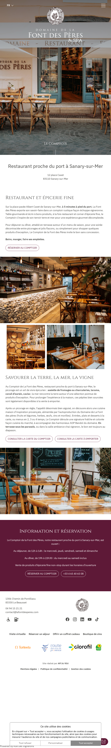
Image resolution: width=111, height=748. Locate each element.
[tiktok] (97, 619)
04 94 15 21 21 (13, 608)
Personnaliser (55, 743)
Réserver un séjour (39, 634)
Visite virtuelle (17, 634)
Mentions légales (28, 668)
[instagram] (75, 619)
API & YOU (63, 663)
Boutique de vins (92, 634)
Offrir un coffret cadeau (66, 634)
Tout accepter (86, 743)
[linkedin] (82, 619)
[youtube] (89, 619)
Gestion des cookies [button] (81, 668)
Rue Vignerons (23, 746)
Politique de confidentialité (53, 668)
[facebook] (67, 619)
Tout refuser (25, 743)
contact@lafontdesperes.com (21, 612)
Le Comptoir (55, 144)
